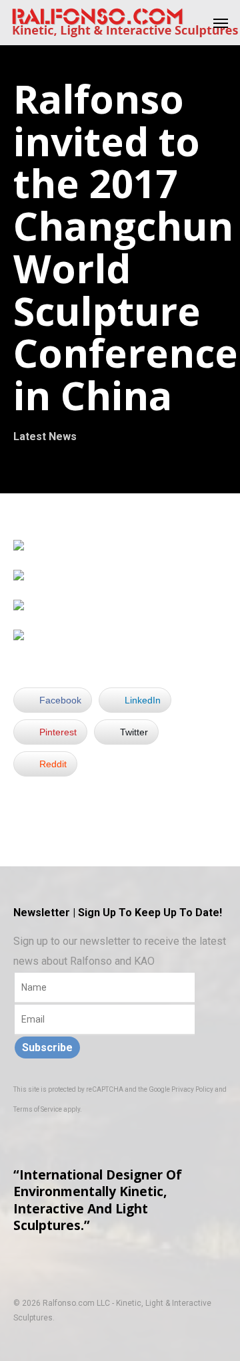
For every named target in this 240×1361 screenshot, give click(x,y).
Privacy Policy (192, 1089)
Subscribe (47, 1047)
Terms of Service (37, 1109)
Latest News (45, 436)
